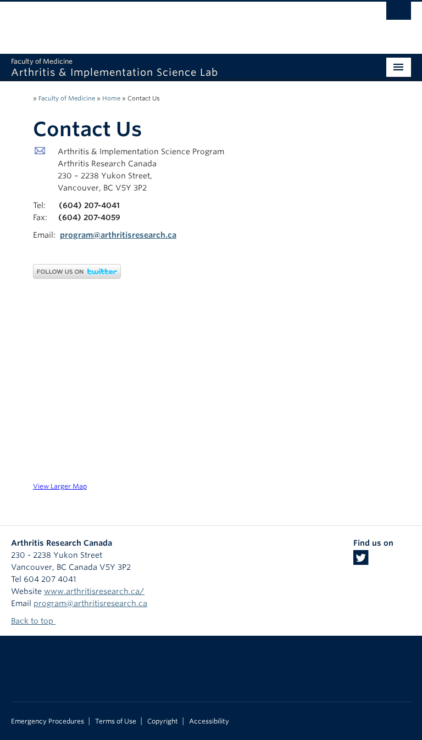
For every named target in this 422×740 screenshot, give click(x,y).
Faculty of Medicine (66, 98)
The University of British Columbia (181, 22)
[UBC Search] (398, 14)
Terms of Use (115, 721)
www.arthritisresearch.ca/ (94, 591)
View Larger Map (60, 486)
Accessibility (209, 721)
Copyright (162, 721)
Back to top (33, 620)
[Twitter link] (360, 561)
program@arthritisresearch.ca (118, 235)
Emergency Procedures (47, 721)
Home (111, 98)
